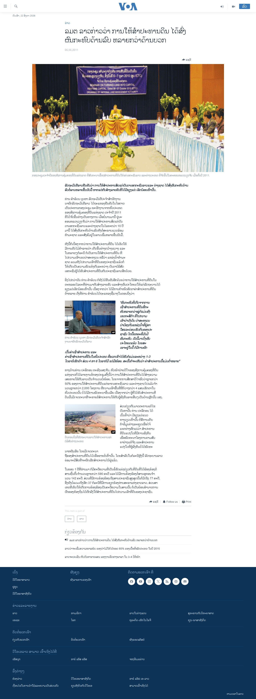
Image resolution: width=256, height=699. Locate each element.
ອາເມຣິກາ (76, 613)
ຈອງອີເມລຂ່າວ (137, 659)
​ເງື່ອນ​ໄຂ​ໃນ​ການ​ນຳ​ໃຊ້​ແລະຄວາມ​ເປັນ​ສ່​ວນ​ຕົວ (36, 686)
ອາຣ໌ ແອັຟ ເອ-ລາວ (139, 679)
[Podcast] (176, 581)
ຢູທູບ (15, 587)
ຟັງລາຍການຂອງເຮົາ (80, 580)
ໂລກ (73, 620)
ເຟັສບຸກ (16, 659)
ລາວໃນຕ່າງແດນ (137, 613)
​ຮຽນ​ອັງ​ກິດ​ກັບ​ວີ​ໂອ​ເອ (81, 686)
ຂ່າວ (67, 23)
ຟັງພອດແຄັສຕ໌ (136, 640)
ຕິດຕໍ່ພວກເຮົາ (78, 640)
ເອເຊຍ (16, 620)
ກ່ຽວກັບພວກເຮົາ (21, 640)
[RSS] (167, 581)
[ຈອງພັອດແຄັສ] (184, 581)
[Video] (233, 6)
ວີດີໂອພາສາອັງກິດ (22, 594)
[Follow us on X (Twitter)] (158, 581)
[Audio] (222, 6)
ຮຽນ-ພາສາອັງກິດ (197, 620)
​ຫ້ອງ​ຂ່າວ (17, 679)
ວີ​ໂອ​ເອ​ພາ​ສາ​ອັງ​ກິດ (81, 679)
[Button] (186, 59)
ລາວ (15, 613)
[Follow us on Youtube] (140, 581)
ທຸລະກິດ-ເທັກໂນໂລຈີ (140, 620)
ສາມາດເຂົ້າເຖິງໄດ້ (138, 686)
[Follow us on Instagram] (149, 581)
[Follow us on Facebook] (131, 581)
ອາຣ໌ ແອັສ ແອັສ (79, 659)
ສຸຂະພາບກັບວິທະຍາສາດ (201, 613)
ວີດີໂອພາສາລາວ (21, 580)
